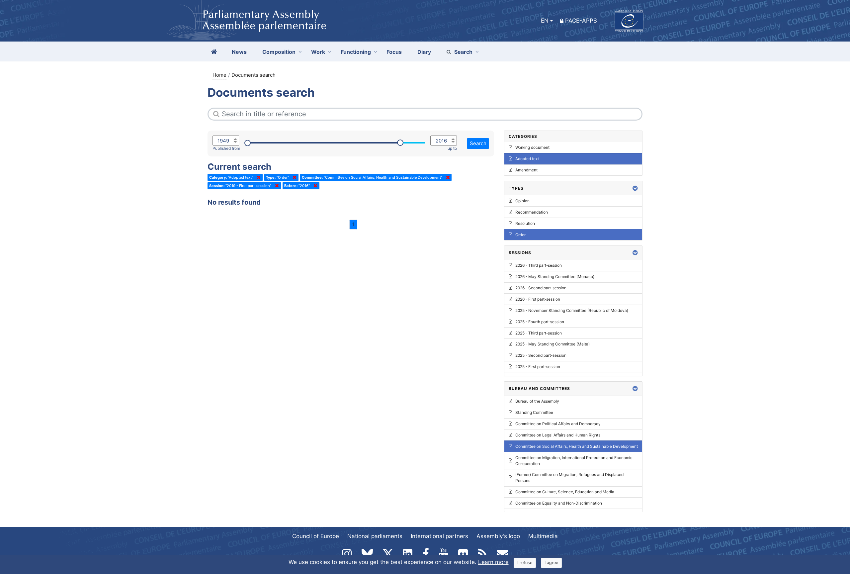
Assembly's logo (498, 536)
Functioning (356, 51)
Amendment (526, 169)
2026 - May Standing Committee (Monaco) (554, 276)
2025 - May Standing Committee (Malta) (552, 343)
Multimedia (543, 536)
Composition (279, 51)
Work (318, 51)
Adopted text (527, 158)
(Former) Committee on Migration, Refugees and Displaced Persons (569, 477)
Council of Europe (315, 536)
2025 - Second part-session (540, 355)
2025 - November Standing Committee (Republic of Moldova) (571, 310)
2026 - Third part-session (538, 265)
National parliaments (374, 536)
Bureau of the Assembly (537, 401)
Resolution (525, 223)
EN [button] (545, 20)
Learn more (493, 562)
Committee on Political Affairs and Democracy (558, 423)
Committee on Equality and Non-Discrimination (558, 503)
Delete (257, 177)
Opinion (522, 200)
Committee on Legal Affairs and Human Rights (557, 434)
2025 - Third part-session (538, 333)
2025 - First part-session (537, 366)
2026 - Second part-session (540, 287)
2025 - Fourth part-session (539, 321)
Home (219, 75)
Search (463, 51)
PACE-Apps (581, 20)
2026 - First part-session (537, 299)
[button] (635, 188)
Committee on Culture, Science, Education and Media (564, 491)
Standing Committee (534, 412)
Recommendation (531, 212)
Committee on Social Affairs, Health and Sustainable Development (576, 446)
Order (520, 234)
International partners (439, 536)
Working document (532, 147)
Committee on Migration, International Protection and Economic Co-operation (574, 460)
